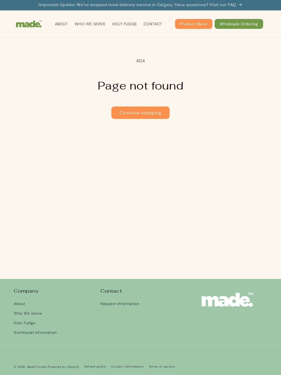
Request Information (119, 303)
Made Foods (37, 367)
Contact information (127, 366)
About (19, 303)
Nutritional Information (35, 332)
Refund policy (95, 366)
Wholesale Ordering (239, 23)
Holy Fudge (24, 322)
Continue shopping (140, 113)
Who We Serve (28, 313)
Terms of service (161, 366)
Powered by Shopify (63, 367)
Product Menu (193, 23)
